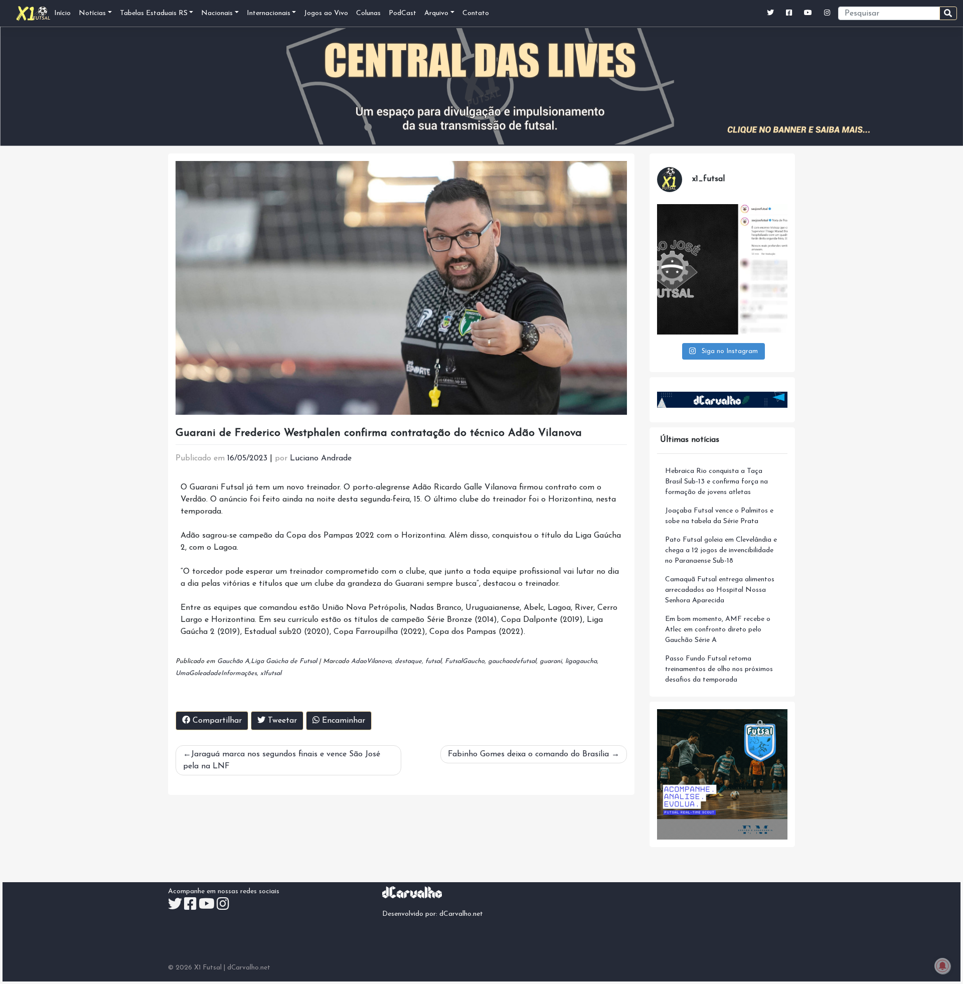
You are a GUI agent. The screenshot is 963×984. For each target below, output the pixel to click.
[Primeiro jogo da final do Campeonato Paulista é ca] (722, 269)
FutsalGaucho (465, 661)
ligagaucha (581, 661)
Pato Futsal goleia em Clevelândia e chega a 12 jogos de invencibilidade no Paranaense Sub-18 (721, 550)
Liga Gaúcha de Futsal (284, 661)
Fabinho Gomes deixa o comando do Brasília (528, 754)
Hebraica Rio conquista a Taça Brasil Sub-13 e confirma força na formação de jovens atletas (716, 481)
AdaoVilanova (371, 661)
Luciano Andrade (321, 458)
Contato (475, 13)
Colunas (368, 13)
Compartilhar (216, 721)
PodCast (402, 13)
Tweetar (281, 721)
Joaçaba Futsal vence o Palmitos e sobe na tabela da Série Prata (719, 516)
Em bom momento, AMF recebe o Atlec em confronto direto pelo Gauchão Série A (717, 629)
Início (62, 13)
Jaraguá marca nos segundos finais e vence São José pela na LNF (281, 760)
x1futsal (270, 673)
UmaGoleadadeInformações (216, 673)
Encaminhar (342, 721)
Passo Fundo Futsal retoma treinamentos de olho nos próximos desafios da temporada (719, 669)
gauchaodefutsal (512, 661)
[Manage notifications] (942, 966)
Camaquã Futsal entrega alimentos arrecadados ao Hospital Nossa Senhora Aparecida (719, 590)
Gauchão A (233, 661)
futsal (433, 661)
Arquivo (436, 13)
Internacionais (268, 13)
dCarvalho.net (461, 914)
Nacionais (217, 13)
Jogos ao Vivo (326, 13)
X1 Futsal (208, 967)
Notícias (92, 13)
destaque (408, 661)
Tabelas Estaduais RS (154, 13)
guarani (551, 661)
